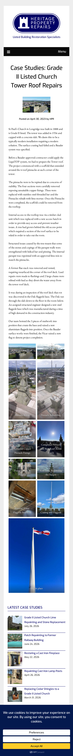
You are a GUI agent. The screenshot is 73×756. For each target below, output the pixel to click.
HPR (52, 119)
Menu (62, 51)
